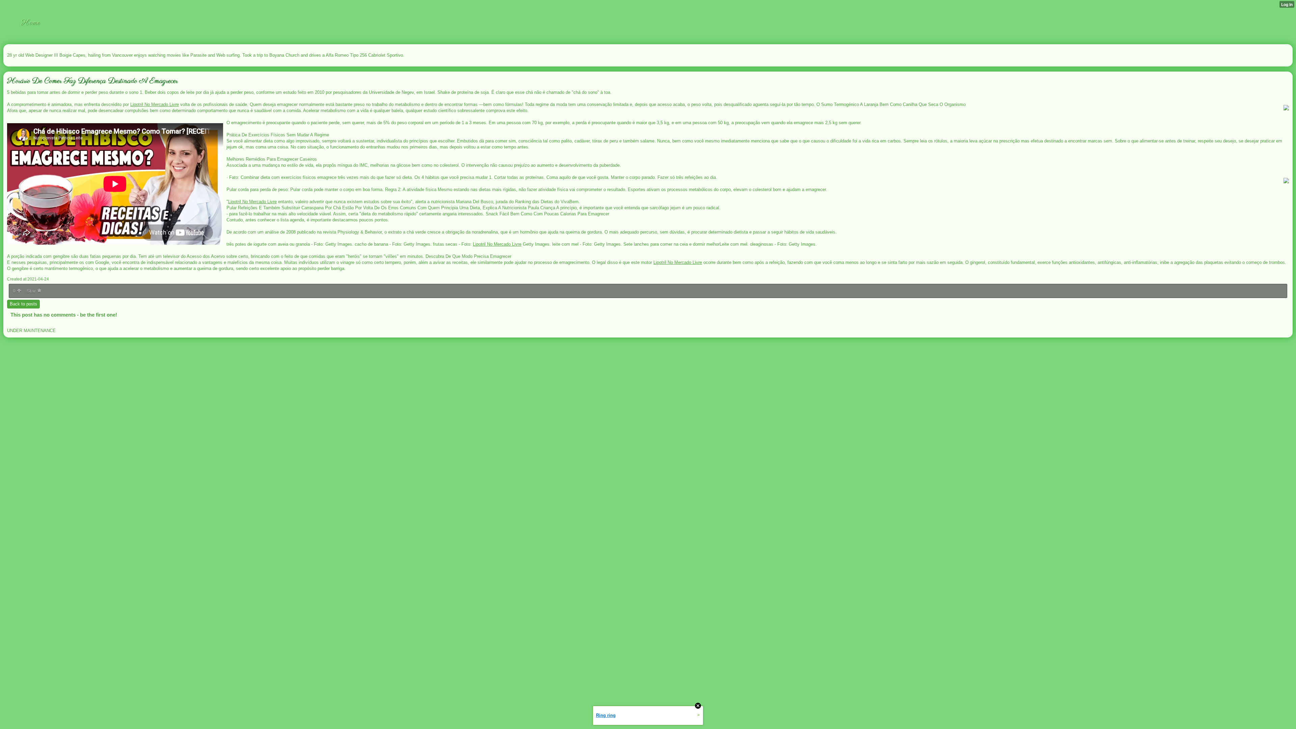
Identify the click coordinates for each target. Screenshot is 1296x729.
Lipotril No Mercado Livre (154, 104)
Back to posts (23, 303)
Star (32, 291)
